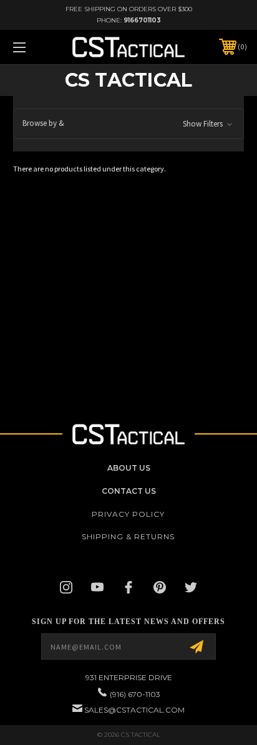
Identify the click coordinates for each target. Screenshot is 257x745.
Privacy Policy (128, 514)
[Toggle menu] (36, 47)
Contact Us (129, 491)
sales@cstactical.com (134, 709)
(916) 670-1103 (135, 694)
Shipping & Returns (128, 536)
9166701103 (142, 20)
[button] (128, 123)
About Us (128, 468)
